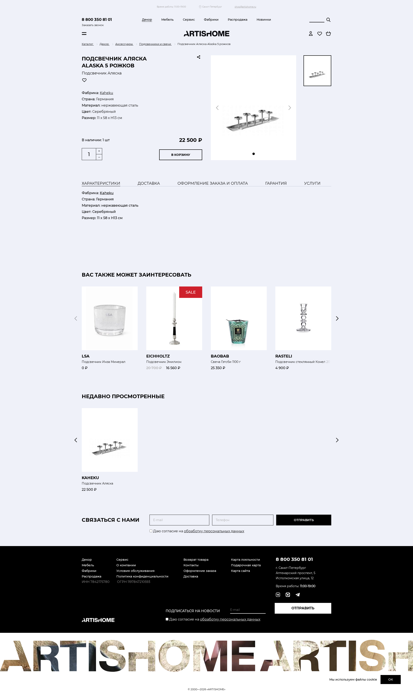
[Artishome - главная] (206, 33)
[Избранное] (319, 33)
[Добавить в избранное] (84, 80)
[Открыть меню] (84, 33)
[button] (337, 318)
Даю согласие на (198, 531)
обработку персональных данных (214, 531)
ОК (390, 679)
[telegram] (288, 595)
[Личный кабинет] (311, 33)
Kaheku (106, 93)
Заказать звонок (93, 25)
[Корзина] (328, 33)
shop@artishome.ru (245, 6)
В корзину (180, 155)
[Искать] (328, 20)
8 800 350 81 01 (97, 19)
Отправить (304, 520)
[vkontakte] (278, 595)
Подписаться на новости (193, 611)
